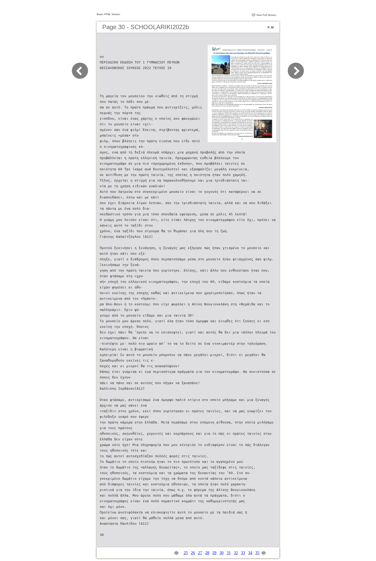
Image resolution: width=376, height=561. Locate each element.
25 (186, 553)
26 (193, 553)
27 (200, 553)
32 (236, 553)
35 (257, 553)
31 (229, 553)
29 (214, 553)
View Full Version (266, 15)
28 (207, 553)
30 (221, 553)
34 (250, 553)
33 (243, 553)
